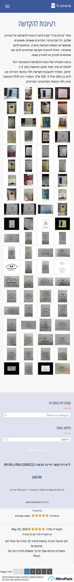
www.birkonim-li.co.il (37, 502)
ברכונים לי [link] (37, 510)
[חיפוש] (6, 439)
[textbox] (37, 415)
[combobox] (37, 415)
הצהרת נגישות (37, 450)
